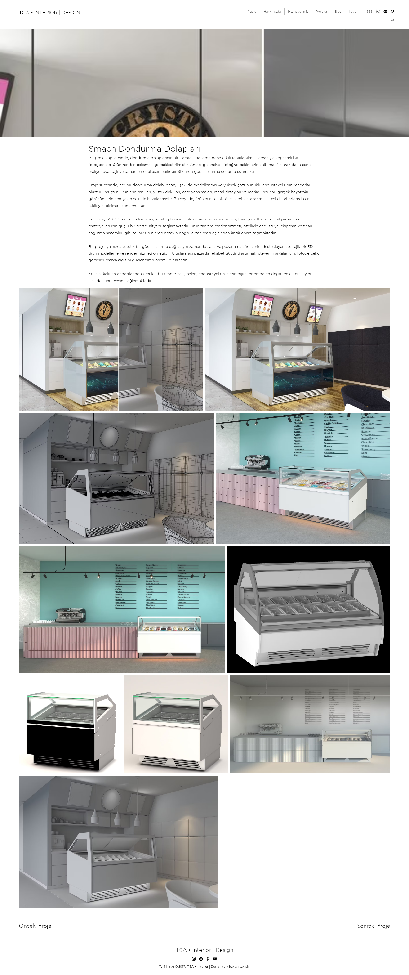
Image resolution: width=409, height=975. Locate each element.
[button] (321, 11)
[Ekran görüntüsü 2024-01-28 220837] (215, 959)
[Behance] (385, 11)
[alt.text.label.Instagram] (378, 11)
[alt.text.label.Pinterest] (392, 11)
